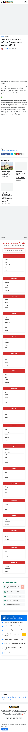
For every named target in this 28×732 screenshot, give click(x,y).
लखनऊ (6, 259)
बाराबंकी (6, 434)
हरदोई (6, 262)
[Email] (20, 154)
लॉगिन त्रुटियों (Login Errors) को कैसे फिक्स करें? (15, 643)
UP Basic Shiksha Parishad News (9, 150)
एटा (6, 414)
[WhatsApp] (15, 154)
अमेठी (6, 440)
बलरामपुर (7, 539)
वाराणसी (6, 299)
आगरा (6, 339)
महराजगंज (7, 365)
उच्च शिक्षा (3, 697)
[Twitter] (12, 154)
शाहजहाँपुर (7, 382)
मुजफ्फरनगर (7, 568)
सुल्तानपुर (7, 437)
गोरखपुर (6, 357)
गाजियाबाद (7, 325)
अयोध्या (6, 429)
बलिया (6, 507)
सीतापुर (6, 270)
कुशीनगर (6, 362)
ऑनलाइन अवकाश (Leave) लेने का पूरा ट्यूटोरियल (13, 648)
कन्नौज (6, 462)
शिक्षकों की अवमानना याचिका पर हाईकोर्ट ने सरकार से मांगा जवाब (6, 173)
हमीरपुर (6, 492)
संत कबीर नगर (7, 521)
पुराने (25, 237)
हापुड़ (6, 327)
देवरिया (6, 359)
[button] (1, 2)
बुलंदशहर (7, 319)
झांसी (6, 472)
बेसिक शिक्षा (7, 36)
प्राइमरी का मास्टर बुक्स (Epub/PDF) (13, 600)
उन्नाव (6, 272)
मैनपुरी (6, 345)
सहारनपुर (7, 566)
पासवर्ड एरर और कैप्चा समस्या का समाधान (14, 634)
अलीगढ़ (6, 412)
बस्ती (6, 519)
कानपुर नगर (7, 449)
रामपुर (6, 400)
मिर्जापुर (6, 551)
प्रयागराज (7, 282)
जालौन (6, 474)
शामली (6, 571)
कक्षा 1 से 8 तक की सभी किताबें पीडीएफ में (14, 596)
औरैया (6, 454)
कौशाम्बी (6, 287)
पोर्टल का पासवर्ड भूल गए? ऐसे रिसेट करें (13, 630)
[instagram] (17, 718)
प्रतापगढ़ (7, 290)
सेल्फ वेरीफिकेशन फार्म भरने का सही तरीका (13, 639)
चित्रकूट (6, 487)
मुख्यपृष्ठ (2, 36)
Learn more (4, 726)
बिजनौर (6, 397)
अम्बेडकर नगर (7, 432)
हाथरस (6, 417)
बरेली (6, 374)
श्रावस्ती (6, 541)
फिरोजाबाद (7, 342)
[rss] (20, 718)
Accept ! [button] (5, 729)
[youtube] (14, 718)
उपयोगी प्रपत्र (4, 699)
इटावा (6, 457)
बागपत (6, 330)
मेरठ (6, 317)
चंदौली (6, 302)
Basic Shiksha (12, 149)
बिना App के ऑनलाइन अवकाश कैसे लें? (13, 653)
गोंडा (6, 533)
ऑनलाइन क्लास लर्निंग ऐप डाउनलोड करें (13, 604)
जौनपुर (6, 307)
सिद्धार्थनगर (7, 524)
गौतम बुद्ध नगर (7, 322)
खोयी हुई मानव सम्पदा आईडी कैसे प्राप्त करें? (13, 622)
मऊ (6, 509)
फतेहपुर (6, 284)
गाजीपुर (6, 305)
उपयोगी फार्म (11, 699)
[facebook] (7, 718)
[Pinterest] (17, 154)
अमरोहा (6, 394)
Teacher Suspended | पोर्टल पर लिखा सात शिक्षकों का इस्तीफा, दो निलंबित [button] (14, 82)
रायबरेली (6, 267)
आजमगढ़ (6, 504)
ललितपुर (6, 477)
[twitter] (11, 718)
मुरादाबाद (6, 392)
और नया (3, 237)
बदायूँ (6, 377)
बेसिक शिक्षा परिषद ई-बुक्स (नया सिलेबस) (13, 592)
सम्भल (6, 402)
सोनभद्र (6, 556)
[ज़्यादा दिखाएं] (23, 154)
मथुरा (6, 347)
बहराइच (6, 536)
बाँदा (6, 489)
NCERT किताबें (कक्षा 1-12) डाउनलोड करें (15, 587)
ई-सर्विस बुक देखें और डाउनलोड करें (12, 626)
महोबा (6, 494)
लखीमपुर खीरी (7, 264)
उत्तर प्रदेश (9, 697)
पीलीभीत (6, 379)
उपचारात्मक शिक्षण (22, 697)
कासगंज (6, 420)
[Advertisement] (14, 19)
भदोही (6, 554)
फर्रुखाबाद (7, 460)
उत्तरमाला (15, 697)
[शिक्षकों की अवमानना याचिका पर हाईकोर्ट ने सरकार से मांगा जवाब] (7, 166)
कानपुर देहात (7, 452)
